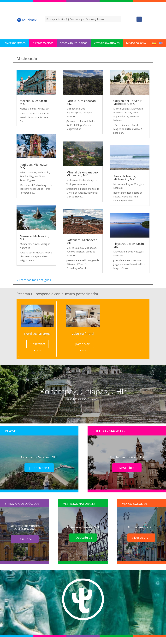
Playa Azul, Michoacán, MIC (129, 245)
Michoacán (43, 108)
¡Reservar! (37, 344)
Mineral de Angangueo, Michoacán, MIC (82, 173)
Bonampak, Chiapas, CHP (83, 391)
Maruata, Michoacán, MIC (34, 237)
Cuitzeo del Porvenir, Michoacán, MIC (127, 102)
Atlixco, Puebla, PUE (141, 527)
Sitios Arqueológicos (73, 43)
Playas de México (15, 43)
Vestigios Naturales (106, 43)
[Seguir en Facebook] (139, 19)
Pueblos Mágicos (42, 43)
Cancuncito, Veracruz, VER (39, 457)
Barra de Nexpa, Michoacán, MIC (124, 177)
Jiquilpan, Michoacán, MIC (34, 166)
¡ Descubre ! (39, 468)
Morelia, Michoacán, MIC (34, 102)
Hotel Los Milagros (37, 334)
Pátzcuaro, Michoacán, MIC (82, 241)
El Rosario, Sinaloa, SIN (83, 527)
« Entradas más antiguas (34, 280)
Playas (36, 243)
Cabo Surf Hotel (83, 334)
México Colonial (136, 43)
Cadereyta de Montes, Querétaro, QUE (24, 527)
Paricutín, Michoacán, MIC (81, 102)
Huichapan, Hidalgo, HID (127, 457)
